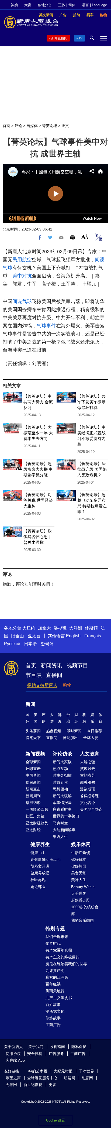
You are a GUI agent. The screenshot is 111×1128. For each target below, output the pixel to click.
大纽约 (28, 628)
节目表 (34, 675)
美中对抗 (22, 275)
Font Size (85, 236)
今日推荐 (94, 731)
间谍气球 (22, 301)
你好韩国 (78, 866)
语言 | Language (94, 5)
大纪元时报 (63, 1071)
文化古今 (87, 802)
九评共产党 (55, 970)
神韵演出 (70, 737)
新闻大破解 (62, 796)
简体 (71, 5)
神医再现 (38, 880)
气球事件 (46, 325)
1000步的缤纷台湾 (85, 910)
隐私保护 (78, 1046)
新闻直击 (33, 789)
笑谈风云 (87, 768)
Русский (12, 643)
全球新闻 (33, 762)
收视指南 (57, 1046)
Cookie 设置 (55, 1120)
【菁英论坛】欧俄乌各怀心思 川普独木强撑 (38, 537)
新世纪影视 (32, 1084)
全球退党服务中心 (42, 1078)
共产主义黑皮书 (59, 998)
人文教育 (89, 753)
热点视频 (53, 731)
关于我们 (35, 1046)
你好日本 (78, 859)
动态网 (87, 1078)
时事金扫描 (62, 775)
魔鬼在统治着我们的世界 (66, 964)
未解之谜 (87, 762)
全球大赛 (90, 737)
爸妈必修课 (89, 796)
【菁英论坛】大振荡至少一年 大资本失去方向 (38, 433)
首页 (6, 125)
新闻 (30, 704)
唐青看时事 (62, 809)
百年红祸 (53, 984)
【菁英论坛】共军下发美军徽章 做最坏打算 (91, 402)
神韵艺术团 (37, 1071)
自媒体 (32, 125)
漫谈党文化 (55, 1011)
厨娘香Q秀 (80, 900)
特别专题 (55, 928)
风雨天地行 (55, 991)
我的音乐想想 (82, 920)
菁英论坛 (49, 125)
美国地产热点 (91, 809)
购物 (67, 685)
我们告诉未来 (57, 936)
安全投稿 (34, 1053)
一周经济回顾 (37, 809)
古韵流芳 (87, 775)
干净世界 (86, 1071)
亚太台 (34, 636)
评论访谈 (62, 753)
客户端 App (15, 1060)
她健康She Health (45, 859)
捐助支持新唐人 (42, 685)
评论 (18, 125)
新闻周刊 (33, 796)
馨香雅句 (87, 782)
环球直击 (33, 768)
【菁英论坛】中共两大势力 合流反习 (38, 402)
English (73, 636)
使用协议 (13, 1053)
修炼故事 (53, 1018)
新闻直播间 (59, 38)
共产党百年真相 (59, 950)
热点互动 (60, 768)
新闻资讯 (51, 665)
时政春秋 (60, 782)
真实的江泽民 (57, 977)
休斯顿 (91, 628)
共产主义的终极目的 (62, 957)
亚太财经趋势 (37, 823)
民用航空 (22, 259)
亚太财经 (33, 830)
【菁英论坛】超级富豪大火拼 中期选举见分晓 (38, 469)
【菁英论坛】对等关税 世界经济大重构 (38, 500)
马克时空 (60, 823)
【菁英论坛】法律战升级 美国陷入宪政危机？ (92, 469)
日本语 (30, 643)
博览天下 (33, 737)
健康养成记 (39, 873)
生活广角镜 (80, 853)
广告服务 (56, 1053)
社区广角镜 (35, 816)
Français (92, 636)
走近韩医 (38, 887)
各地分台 (45, 5)
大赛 (27, 5)
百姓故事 (53, 1004)
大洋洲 (75, 628)
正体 (61, 5)
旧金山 (17, 636)
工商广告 (53, 1025)
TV (80, 38)
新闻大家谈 (62, 762)
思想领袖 (60, 789)
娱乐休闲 (81, 844)
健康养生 (40, 844)
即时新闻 (74, 731)
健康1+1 (37, 853)
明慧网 (69, 1078)
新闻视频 (35, 753)
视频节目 (77, 665)
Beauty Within (83, 887)
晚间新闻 (33, 782)
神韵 (14, 5)
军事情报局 (62, 802)
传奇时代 (53, 943)
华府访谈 (33, 802)
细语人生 (60, 836)
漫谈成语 (87, 789)
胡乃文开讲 (39, 866)
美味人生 (78, 880)
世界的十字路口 (66, 816)
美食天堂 (78, 873)
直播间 (54, 675)
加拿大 (44, 628)
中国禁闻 (33, 775)
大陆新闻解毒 (64, 830)
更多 (52, 1084)
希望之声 (13, 1078)
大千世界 (78, 893)
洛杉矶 (60, 628)
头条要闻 (33, 731)
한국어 (47, 643)
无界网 (11, 1084)
